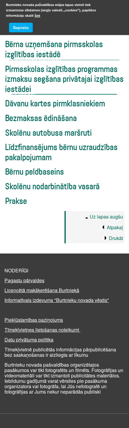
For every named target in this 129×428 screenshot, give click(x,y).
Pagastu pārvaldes (24, 280)
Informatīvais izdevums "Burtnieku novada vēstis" (56, 300)
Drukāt (116, 238)
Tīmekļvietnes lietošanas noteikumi (42, 329)
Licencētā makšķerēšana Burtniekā (41, 290)
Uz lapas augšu (106, 216)
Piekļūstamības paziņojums (33, 319)
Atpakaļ (115, 227)
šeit (37, 15)
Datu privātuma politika (28, 339)
